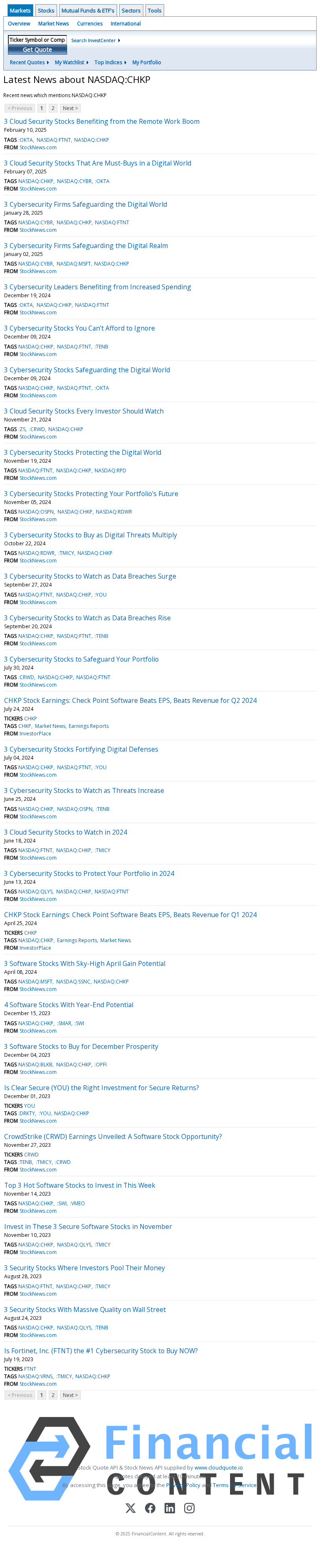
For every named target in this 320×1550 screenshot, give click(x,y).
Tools (155, 10)
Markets (20, 10)
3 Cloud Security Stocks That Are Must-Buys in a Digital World (97, 163)
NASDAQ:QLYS (35, 891)
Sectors (131, 10)
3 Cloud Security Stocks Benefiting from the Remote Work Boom (102, 121)
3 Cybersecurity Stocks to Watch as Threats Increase (84, 790)
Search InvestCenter (93, 40)
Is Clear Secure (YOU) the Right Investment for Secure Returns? (101, 1087)
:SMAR (64, 1023)
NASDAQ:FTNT (54, 139)
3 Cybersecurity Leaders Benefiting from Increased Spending (97, 286)
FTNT (30, 1368)
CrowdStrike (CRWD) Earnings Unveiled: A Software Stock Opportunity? (113, 1136)
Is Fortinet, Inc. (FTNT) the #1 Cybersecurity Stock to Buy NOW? (101, 1350)
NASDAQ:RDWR (114, 511)
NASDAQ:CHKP (91, 139)
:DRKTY (26, 1113)
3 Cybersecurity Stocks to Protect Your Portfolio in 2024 (89, 873)
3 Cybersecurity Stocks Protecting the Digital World (82, 452)
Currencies (89, 23)
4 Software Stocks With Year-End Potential (68, 1004)
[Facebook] (150, 1509)
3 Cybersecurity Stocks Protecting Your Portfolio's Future (91, 493)
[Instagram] (189, 1509)
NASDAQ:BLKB (35, 1064)
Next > (70, 108)
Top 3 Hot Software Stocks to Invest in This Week (79, 1185)
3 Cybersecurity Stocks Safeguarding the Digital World (87, 369)
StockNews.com (38, 147)
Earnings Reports (89, 726)
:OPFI (101, 1064)
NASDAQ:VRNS (35, 1376)
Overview (19, 23)
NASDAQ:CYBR (74, 181)
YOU (29, 1105)
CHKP (30, 718)
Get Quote (37, 49)
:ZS (21, 429)
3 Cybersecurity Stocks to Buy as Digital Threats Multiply (90, 534)
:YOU (101, 594)
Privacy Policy (183, 1485)
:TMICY (66, 553)
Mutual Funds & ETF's (88, 10)
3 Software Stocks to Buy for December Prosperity (81, 1046)
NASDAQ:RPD (110, 470)
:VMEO (77, 1203)
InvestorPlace (35, 733)
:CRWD (37, 429)
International (126, 23)
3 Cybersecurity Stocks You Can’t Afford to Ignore (79, 328)
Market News (53, 23)
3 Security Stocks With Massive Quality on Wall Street (85, 1309)
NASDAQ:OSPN (36, 511)
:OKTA (25, 139)
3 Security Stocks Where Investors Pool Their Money (84, 1267)
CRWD (31, 1154)
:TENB (101, 346)
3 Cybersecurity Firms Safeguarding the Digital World (85, 204)
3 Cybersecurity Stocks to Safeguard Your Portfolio (81, 659)
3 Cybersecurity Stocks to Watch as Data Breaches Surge (90, 576)
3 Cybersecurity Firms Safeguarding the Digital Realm (86, 245)
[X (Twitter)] (130, 1509)
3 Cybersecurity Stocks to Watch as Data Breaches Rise (87, 617)
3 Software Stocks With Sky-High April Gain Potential (84, 963)
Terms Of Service (235, 1485)
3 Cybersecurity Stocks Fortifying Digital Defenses (81, 749)
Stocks (46, 10)
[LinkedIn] (169, 1509)
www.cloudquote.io (219, 1467)
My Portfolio (146, 62)
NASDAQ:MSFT (74, 263)
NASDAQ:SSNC (73, 981)
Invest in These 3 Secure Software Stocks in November (88, 1226)
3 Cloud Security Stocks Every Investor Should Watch (84, 411)
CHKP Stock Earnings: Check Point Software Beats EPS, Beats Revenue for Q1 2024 (130, 914)
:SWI (79, 1023)
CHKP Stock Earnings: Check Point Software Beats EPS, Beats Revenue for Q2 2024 (130, 700)
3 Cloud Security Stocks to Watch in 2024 (65, 832)
